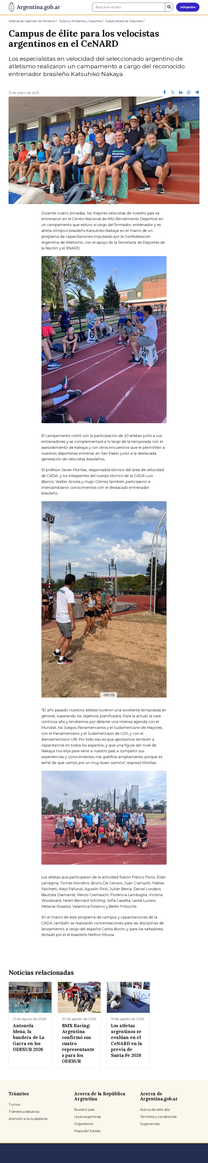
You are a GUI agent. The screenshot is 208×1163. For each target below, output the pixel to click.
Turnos (14, 1104)
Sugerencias (150, 1124)
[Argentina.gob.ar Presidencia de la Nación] (34, 7)
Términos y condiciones (158, 1117)
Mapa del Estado (87, 1131)
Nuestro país (84, 1110)
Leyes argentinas (87, 1117)
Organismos (83, 1124)
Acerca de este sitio (155, 1110)
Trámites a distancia (24, 1112)
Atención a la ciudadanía (28, 1119)
